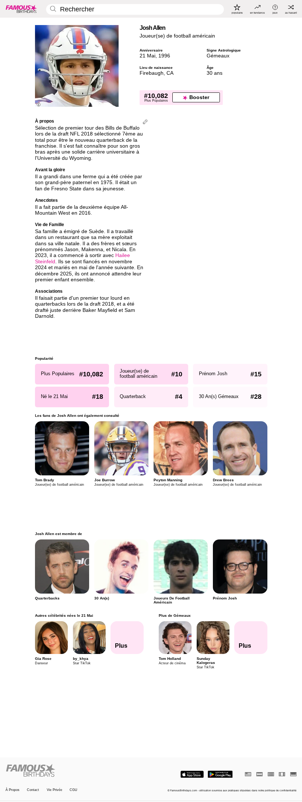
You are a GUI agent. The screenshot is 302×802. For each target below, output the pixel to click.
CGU (73, 790)
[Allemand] (293, 774)
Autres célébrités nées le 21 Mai (64, 615)
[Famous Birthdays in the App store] (192, 774)
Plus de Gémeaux (174, 615)
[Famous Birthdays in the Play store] (220, 774)
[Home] (77, 771)
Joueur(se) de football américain (177, 36)
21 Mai (147, 56)
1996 (164, 56)
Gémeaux (218, 56)
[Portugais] (271, 774)
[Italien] (282, 774)
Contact (33, 790)
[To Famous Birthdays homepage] (21, 9)
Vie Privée (54, 790)
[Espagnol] (259, 774)
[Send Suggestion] (145, 122)
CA (169, 73)
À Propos (13, 790)
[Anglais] (248, 774)
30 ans (214, 73)
